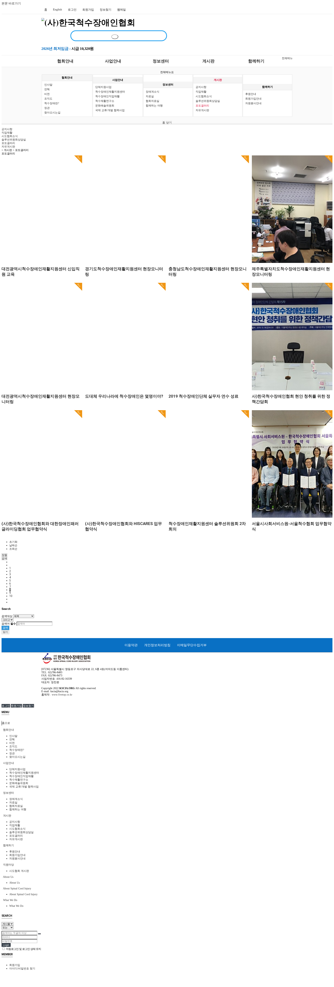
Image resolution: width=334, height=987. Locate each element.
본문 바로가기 (11, 3)
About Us (7, 876)
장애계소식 (152, 91)
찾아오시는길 (52, 112)
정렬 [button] (4, 555)
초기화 (13, 541)
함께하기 (256, 61)
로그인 (72, 9)
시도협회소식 (204, 96)
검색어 (9, 623)
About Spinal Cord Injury (16, 888)
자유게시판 (202, 110)
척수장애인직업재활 (107, 96)
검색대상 (7, 616)
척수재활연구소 (104, 101)
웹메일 (121, 9)
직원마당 (8, 864)
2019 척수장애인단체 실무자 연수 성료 (204, 396)
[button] (4, 558)
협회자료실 (152, 101)
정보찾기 (105, 9)
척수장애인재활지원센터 (110, 91)
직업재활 (201, 91)
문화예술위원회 (104, 105)
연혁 (47, 89)
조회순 (13, 548)
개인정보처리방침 (157, 645)
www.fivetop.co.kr (62, 694)
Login (6, 945)
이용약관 (131, 645)
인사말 (48, 84)
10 (10, 595)
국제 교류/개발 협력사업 (110, 110)
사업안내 (113, 61)
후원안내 (250, 94)
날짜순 (13, 545)
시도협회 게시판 (19, 870)
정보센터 (161, 61)
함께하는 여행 (154, 105)
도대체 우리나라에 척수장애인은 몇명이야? (124, 396)
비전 (47, 94)
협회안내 (65, 61)
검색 (5, 627)
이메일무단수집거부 (192, 645)
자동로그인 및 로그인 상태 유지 (23, 949)
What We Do (9, 900)
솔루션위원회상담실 (208, 101)
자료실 (150, 96)
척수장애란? (51, 103)
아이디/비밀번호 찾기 (22, 968)
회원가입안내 (253, 98)
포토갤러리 (202, 105)
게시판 (208, 61)
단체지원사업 (103, 87)
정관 (47, 108)
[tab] (167, 730)
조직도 (48, 98)
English (57, 9)
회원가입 (88, 9)
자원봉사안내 (253, 103)
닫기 (169, 122)
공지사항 (201, 87)
